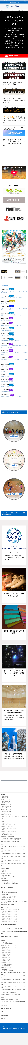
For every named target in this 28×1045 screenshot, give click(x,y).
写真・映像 (12, 301)
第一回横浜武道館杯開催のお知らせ (10, 834)
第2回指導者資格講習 (7, 950)
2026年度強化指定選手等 (7, 330)
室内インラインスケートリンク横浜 (10, 999)
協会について (5, 797)
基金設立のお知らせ (6, 814)
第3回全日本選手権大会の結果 (9, 831)
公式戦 (2, 10)
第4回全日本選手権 (5, 371)
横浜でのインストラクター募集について (11, 315)
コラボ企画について (6, 806)
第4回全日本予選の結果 (7, 391)
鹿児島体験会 (5, 880)
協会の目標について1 (7, 809)
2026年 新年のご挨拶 (6, 376)
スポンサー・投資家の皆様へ (7, 887)
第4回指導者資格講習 (7, 954)
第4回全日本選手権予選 (7, 833)
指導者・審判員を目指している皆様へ (9, 936)
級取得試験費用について (7, 386)
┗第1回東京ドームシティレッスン (8, 873)
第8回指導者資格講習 (7, 960)
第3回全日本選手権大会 (7, 829)
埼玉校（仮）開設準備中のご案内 (9, 892)
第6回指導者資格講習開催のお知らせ (10, 918)
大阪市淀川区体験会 (6, 875)
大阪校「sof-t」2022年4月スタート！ (10, 896)
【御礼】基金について (6, 366)
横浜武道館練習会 (6, 965)
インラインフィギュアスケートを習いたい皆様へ (12, 928)
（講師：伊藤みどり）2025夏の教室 (10, 883)
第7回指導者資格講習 (7, 959)
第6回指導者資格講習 (7, 957)
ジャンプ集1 (4, 303)
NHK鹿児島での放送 (6, 811)
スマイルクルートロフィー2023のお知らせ (11, 838)
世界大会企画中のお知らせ (7, 335)
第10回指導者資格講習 (7, 964)
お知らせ (11, 289)
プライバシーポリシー (6, 1008)
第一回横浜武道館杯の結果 (8, 836)
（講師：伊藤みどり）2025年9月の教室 (11, 994)
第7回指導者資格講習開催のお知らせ (10, 919)
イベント (8, 10)
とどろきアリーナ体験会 (7, 970)
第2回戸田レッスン (6, 871)
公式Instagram (4, 1015)
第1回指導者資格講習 (7, 948)
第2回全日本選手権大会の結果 (9, 828)
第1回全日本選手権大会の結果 (9, 824)
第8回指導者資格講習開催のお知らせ (10, 921)
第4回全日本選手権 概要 (7, 381)
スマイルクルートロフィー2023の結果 (10, 839)
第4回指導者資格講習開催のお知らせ (10, 914)
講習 (19, 10)
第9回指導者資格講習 (7, 962)
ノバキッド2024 (5, 812)
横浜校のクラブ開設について (8, 897)
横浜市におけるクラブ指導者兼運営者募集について (13, 297)
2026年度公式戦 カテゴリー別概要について (11, 325)
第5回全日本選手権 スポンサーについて (11, 340)
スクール (13, 10)
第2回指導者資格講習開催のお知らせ (10, 911)
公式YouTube (4, 1018)
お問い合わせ (24, 10)
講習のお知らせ (4, 907)
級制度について (5, 802)
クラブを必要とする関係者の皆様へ (9, 924)
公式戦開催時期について (7, 320)
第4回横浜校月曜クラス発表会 (9, 945)
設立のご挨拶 (5, 796)
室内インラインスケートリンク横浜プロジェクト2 (13, 1001)
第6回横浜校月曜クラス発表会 (9, 947)
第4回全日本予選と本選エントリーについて (11, 396)
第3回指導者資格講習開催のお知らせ (10, 912)
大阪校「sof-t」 (5, 894)
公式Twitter (3, 1011)
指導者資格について (6, 804)
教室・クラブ (4, 891)
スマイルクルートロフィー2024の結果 (10, 841)
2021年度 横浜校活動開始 (7, 943)
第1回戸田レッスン (6, 870)
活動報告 (3, 940)
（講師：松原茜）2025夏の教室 (9, 882)
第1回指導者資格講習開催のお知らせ (10, 909)
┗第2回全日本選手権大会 (6, 942)
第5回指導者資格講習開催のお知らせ (10, 916)
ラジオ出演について (6, 807)
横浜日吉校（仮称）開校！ (8, 904)
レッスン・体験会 (5, 868)
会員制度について (6, 801)
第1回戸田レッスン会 (7, 967)
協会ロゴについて (6, 799)
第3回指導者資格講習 (7, 952)
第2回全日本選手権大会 (7, 826)
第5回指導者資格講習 (7, 955)
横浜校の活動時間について (8, 899)
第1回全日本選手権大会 (7, 823)
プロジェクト (4, 997)
